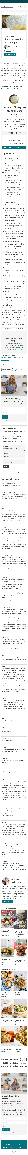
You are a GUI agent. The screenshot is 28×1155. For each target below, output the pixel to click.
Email (5, 460)
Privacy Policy (7, 1147)
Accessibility (21, 1141)
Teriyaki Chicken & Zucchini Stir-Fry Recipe (6, 960)
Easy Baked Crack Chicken (20, 993)
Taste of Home (19, 364)
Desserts (13, 10)
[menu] (25, 6)
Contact (7, 1144)
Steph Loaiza (16, 46)
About (7, 1141)
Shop (20, 1147)
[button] (14, 1126)
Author (5, 453)
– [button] (12, 132)
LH (14, 1152)
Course (9, 10)
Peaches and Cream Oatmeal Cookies (7, 1048)
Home (2, 10)
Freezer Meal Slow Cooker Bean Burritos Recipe (6, 931)
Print (11, 147)
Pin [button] (23, 147)
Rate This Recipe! (7, 441)
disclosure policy (20, 61)
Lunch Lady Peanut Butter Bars (6, 1021)
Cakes (17, 10)
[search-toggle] (20, 6)
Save (5, 147)
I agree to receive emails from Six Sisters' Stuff (13, 1125)
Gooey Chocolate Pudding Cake (11, 370)
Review (17, 147)
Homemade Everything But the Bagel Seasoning (20, 933)
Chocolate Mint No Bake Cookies (20, 961)
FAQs (20, 1144)
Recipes (5, 10)
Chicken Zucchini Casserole (20, 1048)
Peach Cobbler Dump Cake (5, 993)
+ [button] (16, 132)
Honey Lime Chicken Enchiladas (21, 1021)
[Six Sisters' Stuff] (7, 6)
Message (5, 446)
